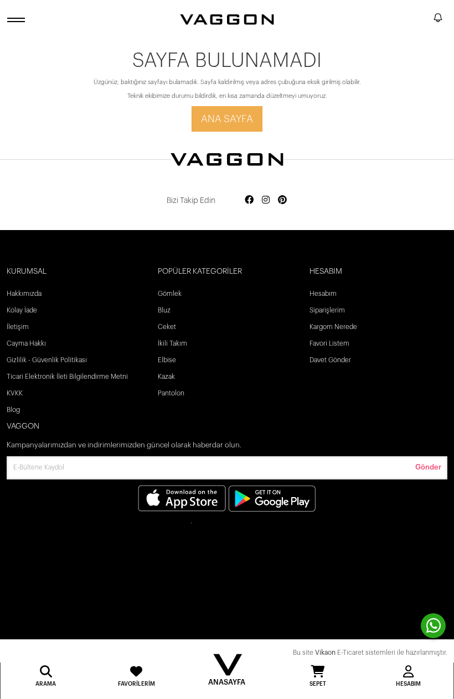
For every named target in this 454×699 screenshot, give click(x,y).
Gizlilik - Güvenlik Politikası (47, 360)
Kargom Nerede (333, 327)
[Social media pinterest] (282, 200)
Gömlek (170, 293)
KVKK (15, 393)
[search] (423, 19)
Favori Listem (329, 343)
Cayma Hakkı (26, 343)
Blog (13, 409)
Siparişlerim (327, 310)
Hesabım (323, 293)
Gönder (428, 467)
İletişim (18, 327)
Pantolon (171, 393)
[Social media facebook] (249, 200)
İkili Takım (172, 343)
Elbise (167, 360)
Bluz (164, 310)
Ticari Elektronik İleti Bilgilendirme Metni (67, 376)
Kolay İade (22, 310)
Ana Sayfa (227, 119)
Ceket (167, 327)
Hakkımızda (24, 293)
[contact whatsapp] (433, 625)
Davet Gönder (330, 360)
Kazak (166, 376)
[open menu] (18, 19)
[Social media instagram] (266, 200)
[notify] (438, 19)
